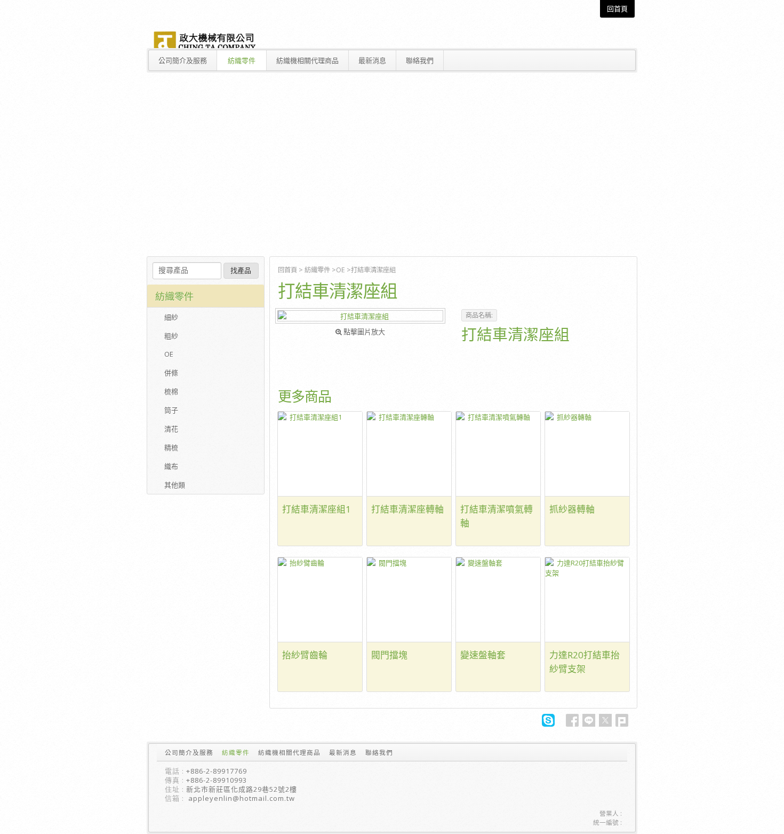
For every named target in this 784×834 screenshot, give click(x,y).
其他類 (174, 485)
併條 (171, 372)
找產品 (240, 270)
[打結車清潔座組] (360, 316)
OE (340, 269)
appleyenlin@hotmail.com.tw (241, 798)
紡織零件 (317, 269)
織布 (171, 466)
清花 (171, 429)
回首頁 (287, 269)
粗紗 (171, 336)
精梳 (171, 447)
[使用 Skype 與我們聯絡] (548, 724)
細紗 (171, 317)
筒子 (171, 410)
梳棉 (171, 391)
